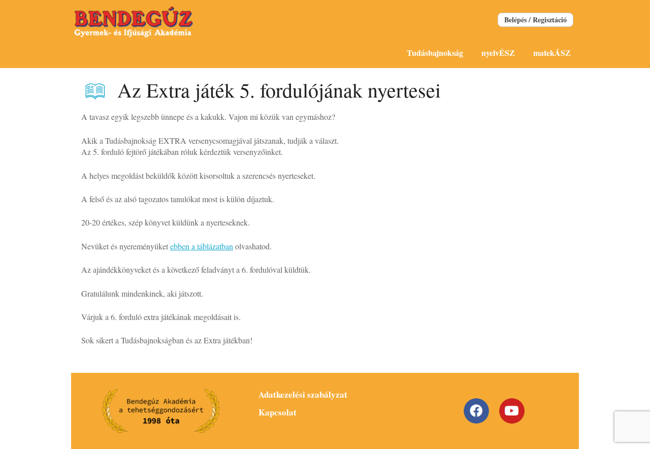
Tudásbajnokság (435, 52)
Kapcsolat (277, 412)
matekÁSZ (552, 52)
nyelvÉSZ (498, 52)
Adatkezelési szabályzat (302, 394)
